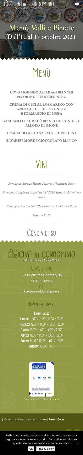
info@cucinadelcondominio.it (41, 291)
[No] (78, 443)
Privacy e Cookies (56, 420)
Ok (31, 448)
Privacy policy (46, 448)
